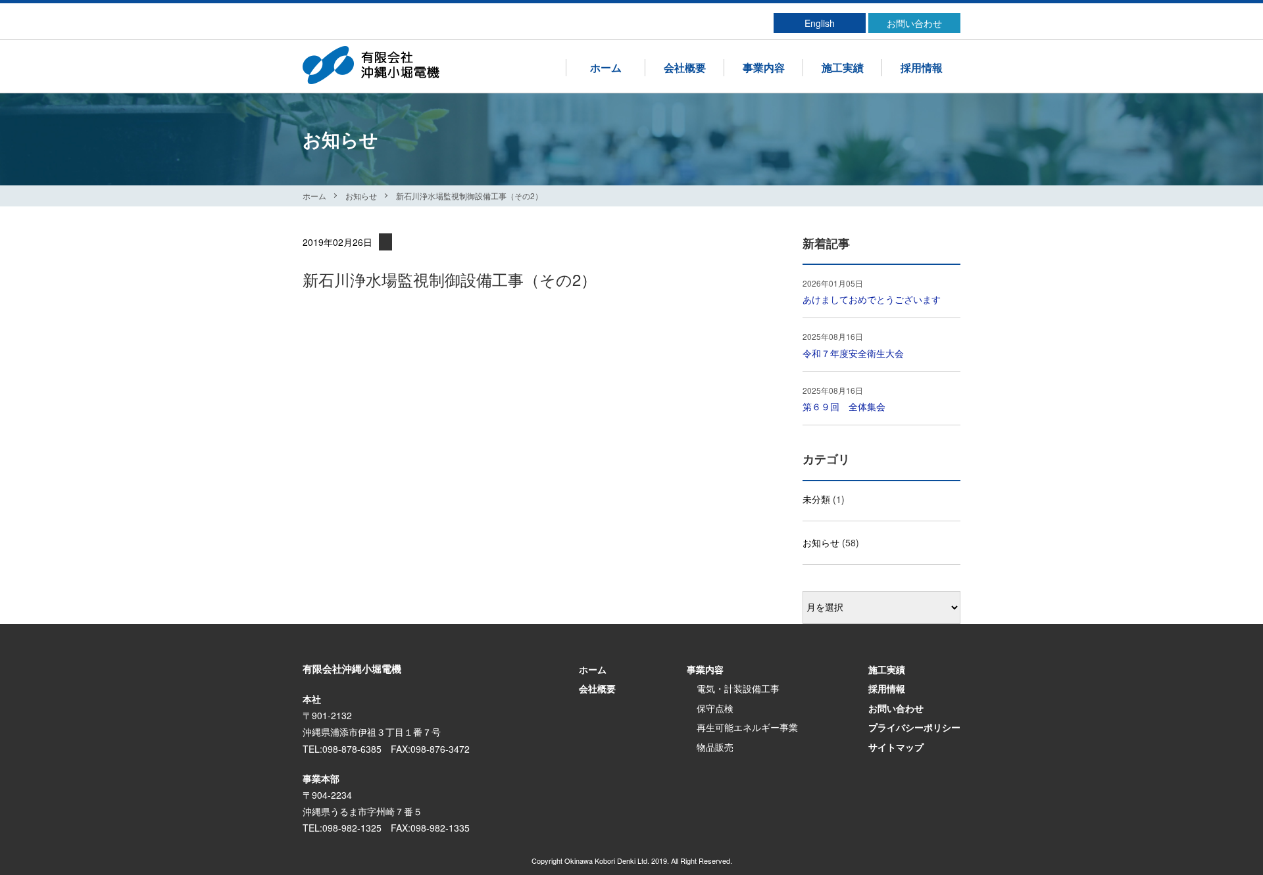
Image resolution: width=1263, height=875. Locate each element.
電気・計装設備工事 (738, 688)
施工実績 (843, 67)
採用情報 (922, 67)
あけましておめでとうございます (872, 299)
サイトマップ (896, 746)
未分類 (816, 499)
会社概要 (685, 67)
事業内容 (764, 67)
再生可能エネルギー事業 (747, 727)
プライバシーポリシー (914, 727)
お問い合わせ (914, 23)
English (820, 23)
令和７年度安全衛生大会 (853, 353)
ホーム (606, 67)
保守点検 (715, 708)
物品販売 (715, 746)
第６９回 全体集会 (844, 406)
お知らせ (361, 195)
